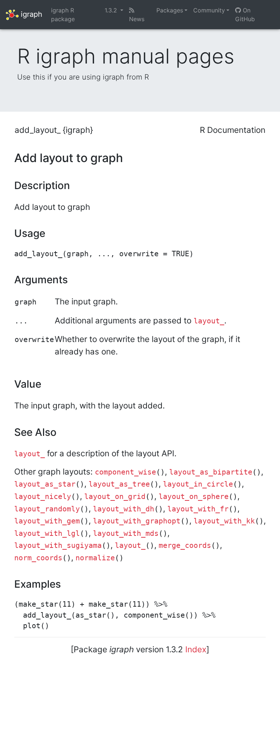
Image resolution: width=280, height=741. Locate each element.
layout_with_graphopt (136, 521)
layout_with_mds (126, 533)
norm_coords (38, 558)
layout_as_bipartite (210, 472)
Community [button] (209, 10)
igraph (30, 13)
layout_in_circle (198, 484)
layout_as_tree (119, 484)
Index (195, 649)
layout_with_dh (123, 509)
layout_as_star (44, 484)
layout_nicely (42, 496)
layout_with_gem (47, 521)
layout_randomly (47, 509)
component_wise (125, 472)
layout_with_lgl (47, 533)
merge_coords (185, 545)
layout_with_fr (198, 509)
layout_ (209, 321)
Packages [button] (169, 10)
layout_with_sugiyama (58, 545)
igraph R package (63, 15)
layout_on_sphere (194, 496)
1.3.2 (112, 10)
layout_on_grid (114, 496)
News (136, 19)
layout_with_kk (224, 521)
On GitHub (245, 15)
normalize (95, 558)
